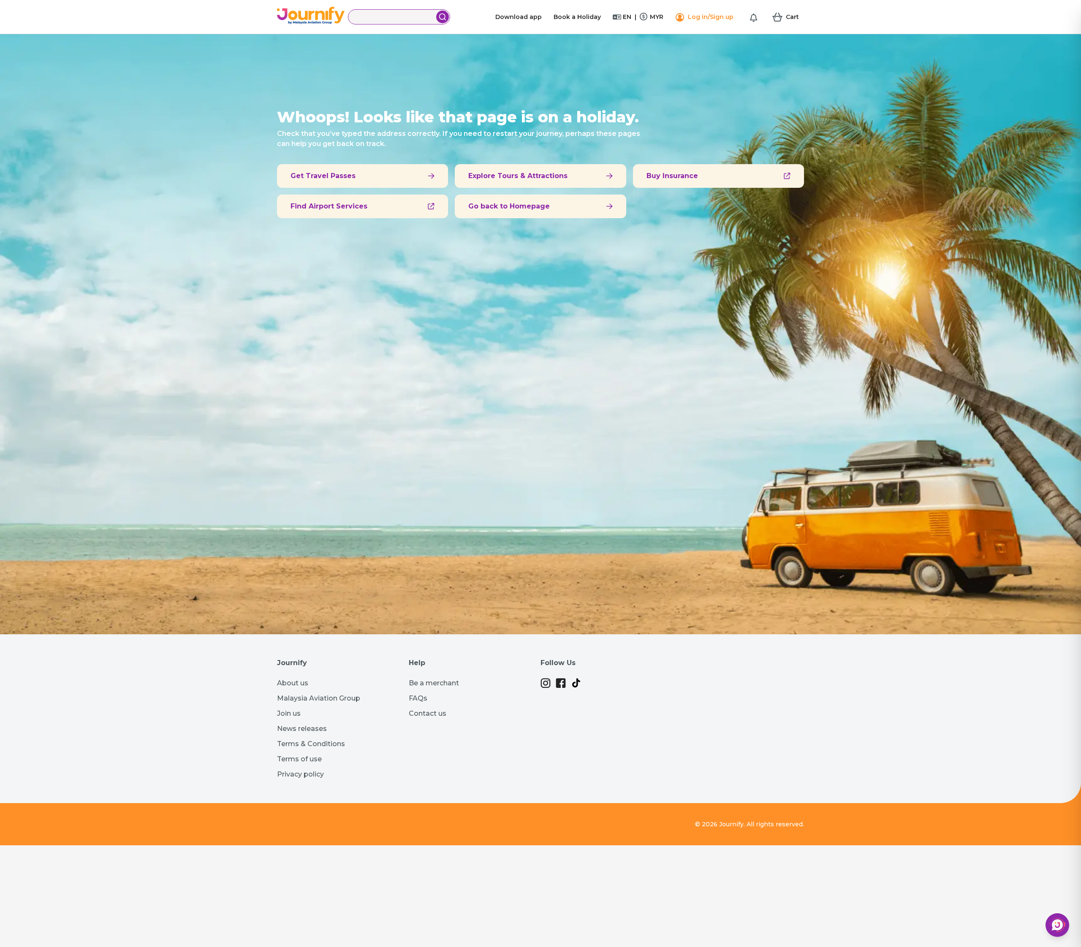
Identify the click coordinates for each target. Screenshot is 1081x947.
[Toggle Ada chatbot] (1057, 925)
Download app (518, 17)
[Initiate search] (442, 17)
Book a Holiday (577, 17)
